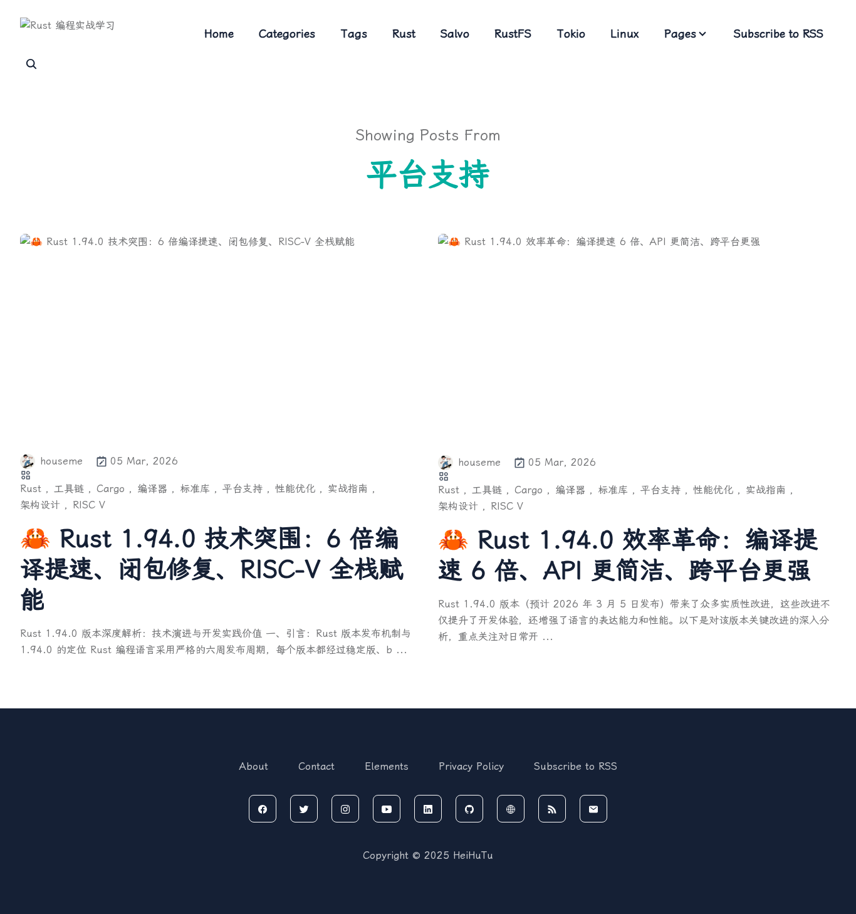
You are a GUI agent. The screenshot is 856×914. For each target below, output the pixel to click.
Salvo (455, 33)
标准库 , (198, 489)
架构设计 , (44, 505)
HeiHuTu (473, 855)
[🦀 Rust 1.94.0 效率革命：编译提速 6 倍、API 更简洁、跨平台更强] (637, 336)
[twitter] (304, 808)
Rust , (34, 489)
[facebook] (262, 808)
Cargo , (114, 489)
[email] (593, 808)
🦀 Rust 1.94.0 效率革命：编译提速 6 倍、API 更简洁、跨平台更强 (628, 555)
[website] (511, 808)
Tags (353, 33)
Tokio (570, 33)
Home (219, 33)
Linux (624, 33)
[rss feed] (552, 808)
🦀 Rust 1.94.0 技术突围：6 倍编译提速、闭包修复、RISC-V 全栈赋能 (211, 569)
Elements (387, 766)
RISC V (89, 505)
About (253, 766)
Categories (287, 33)
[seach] (31, 64)
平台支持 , (246, 489)
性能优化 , (299, 489)
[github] (469, 808)
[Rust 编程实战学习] (95, 34)
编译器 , (156, 489)
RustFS (512, 33)
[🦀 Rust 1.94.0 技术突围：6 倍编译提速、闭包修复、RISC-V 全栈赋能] (219, 336)
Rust (403, 33)
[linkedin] (428, 808)
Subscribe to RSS (778, 33)
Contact (316, 766)
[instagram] (345, 808)
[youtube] (386, 808)
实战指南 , (351, 489)
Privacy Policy (471, 766)
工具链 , (72, 489)
